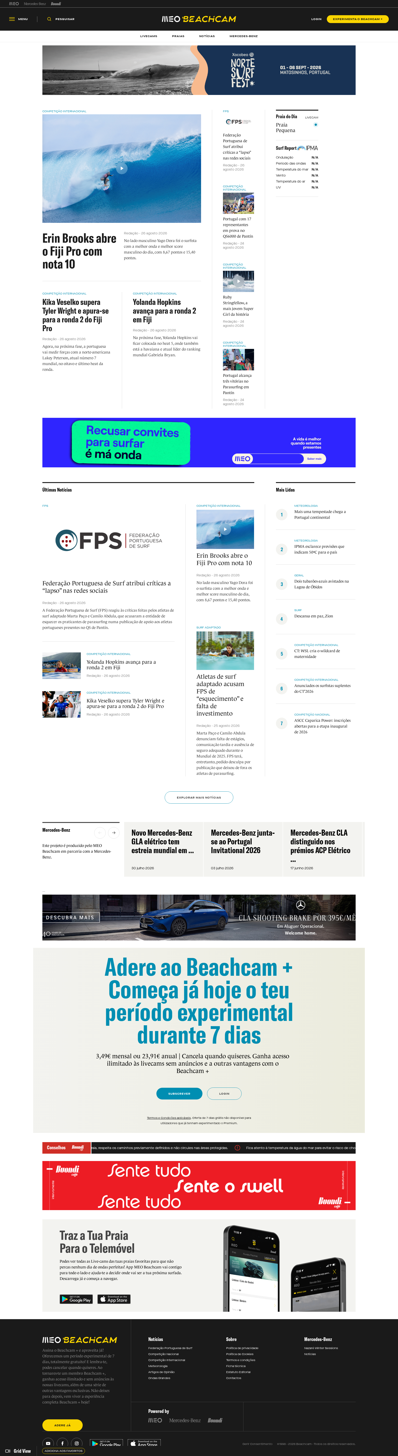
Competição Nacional (312, 714)
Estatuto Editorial (238, 1372)
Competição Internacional (64, 111)
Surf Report (286, 148)
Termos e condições (240, 1360)
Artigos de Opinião (161, 1372)
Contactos (233, 1378)
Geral (299, 575)
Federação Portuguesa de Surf (170, 1348)
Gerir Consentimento (257, 1444)
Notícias (310, 1354)
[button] (100, 833)
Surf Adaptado (208, 627)
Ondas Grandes (159, 1378)
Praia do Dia (286, 116)
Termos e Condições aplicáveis (169, 1118)
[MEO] (14, 3)
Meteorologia (306, 505)
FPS (226, 111)
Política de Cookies (239, 1354)
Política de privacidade (242, 1348)
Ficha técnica (236, 1366)
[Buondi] (56, 3)
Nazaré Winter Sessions (321, 1348)
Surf (298, 610)
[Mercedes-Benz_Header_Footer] (35, 3)
